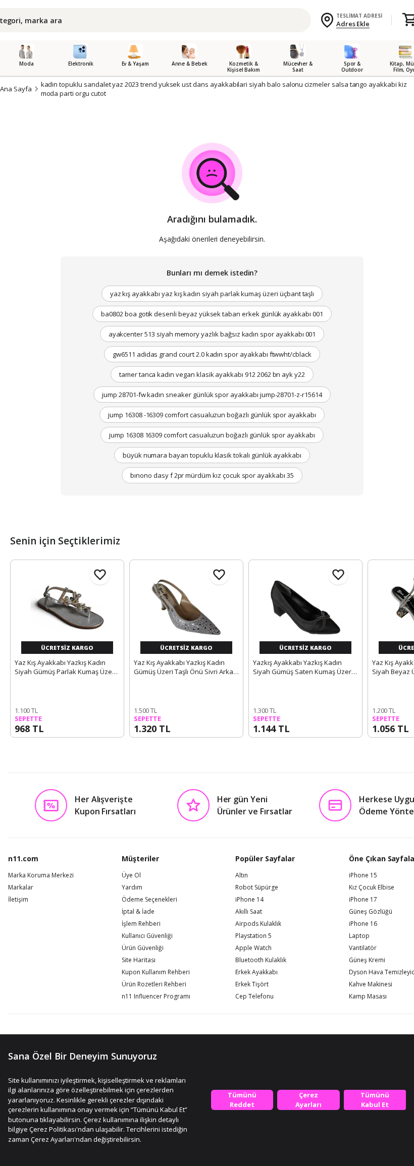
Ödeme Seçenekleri (149, 900)
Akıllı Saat (248, 912)
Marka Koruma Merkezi (41, 875)
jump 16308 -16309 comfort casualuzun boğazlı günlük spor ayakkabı (212, 414)
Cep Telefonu (254, 996)
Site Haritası (139, 960)
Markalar (20, 887)
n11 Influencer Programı (156, 996)
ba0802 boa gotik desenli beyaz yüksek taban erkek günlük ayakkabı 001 (212, 313)
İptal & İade (138, 912)
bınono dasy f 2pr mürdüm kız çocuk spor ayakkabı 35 (211, 475)
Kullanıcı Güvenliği (147, 936)
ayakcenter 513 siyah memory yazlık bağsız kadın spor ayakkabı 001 (212, 334)
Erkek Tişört (252, 984)
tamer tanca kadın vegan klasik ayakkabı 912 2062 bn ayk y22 (212, 374)
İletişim (18, 900)
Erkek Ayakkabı (256, 972)
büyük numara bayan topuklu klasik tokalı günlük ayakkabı (212, 455)
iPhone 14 (249, 900)
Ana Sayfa (16, 88)
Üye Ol (131, 875)
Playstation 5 (253, 936)
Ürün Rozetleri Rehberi (154, 984)
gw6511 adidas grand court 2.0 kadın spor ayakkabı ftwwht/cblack (212, 354)
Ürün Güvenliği (143, 948)
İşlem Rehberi (141, 924)
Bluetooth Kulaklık (260, 960)
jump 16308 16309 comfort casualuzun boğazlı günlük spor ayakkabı (212, 434)
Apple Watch (253, 948)
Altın (241, 875)
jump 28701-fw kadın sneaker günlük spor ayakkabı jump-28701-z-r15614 (212, 394)
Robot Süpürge (256, 887)
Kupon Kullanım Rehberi (156, 972)
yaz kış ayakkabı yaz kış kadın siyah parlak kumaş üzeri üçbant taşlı (212, 293)
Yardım (132, 887)
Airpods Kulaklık (258, 924)
